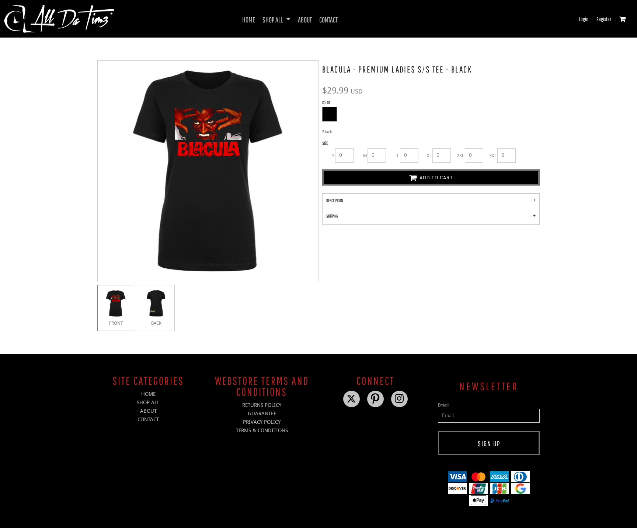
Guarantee (262, 413)
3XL (493, 155)
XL (429, 155)
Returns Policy (261, 405)
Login (583, 19)
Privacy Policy (262, 422)
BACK (156, 323)
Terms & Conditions (262, 430)
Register (603, 19)
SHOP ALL (148, 402)
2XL (460, 155)
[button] (276, 19)
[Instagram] (399, 399)
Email (443, 405)
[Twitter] (351, 399)
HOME (148, 394)
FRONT (116, 323)
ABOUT (148, 411)
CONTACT (148, 419)
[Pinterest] (375, 399)
